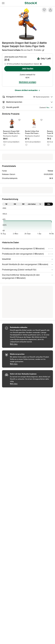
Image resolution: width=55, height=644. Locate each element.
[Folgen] (19, 120)
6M (23, 204)
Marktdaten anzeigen (27, 82)
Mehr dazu (30, 344)
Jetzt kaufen (27, 68)
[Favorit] (44, 9)
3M (15, 204)
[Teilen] (50, 9)
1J (40, 204)
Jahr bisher (32, 204)
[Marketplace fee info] (41, 64)
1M (6, 204)
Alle (48, 204)
